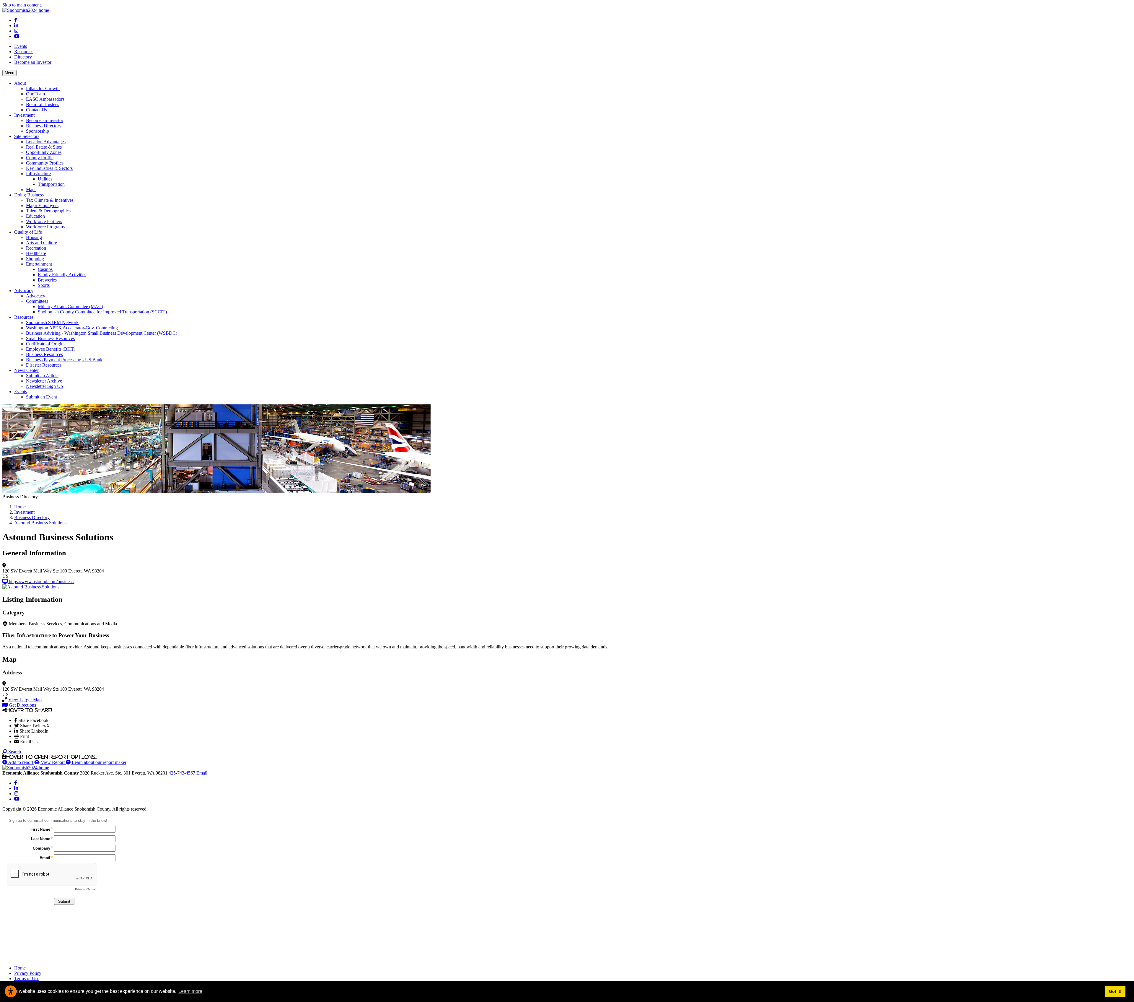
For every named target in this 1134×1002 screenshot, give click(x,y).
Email (201, 772)
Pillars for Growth (43, 88)
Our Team (35, 93)
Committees (37, 301)
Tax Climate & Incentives (50, 200)
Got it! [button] (1115, 991)
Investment (24, 115)
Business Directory (43, 125)
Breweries (47, 279)
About (20, 83)
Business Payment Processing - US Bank (64, 359)
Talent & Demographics (48, 210)
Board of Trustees (42, 104)
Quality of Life (28, 232)
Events (20, 46)
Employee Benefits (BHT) (50, 349)
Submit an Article (42, 375)
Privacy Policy (27, 973)
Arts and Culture (41, 242)
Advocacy (23, 290)
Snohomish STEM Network (52, 322)
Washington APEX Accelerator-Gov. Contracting (72, 327)
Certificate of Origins (45, 343)
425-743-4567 (182, 772)
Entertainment (39, 263)
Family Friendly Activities (62, 274)
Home (20, 967)
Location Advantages (46, 141)
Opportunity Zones (43, 152)
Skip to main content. (22, 4)
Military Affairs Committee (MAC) (70, 306)
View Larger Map (25, 699)
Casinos (45, 269)
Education (35, 216)
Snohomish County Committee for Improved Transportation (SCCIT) (102, 311)
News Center (26, 370)
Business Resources (44, 354)
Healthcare (36, 253)
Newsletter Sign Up (44, 386)
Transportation (51, 184)
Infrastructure (38, 173)
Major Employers (42, 205)
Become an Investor (32, 62)
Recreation (36, 247)
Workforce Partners (44, 221)
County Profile (39, 157)
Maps (31, 189)
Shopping (35, 258)
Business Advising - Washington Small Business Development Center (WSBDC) (101, 333)
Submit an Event (41, 396)
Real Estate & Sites (44, 146)
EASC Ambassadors (45, 99)
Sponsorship (37, 131)
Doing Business (29, 194)
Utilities (45, 178)
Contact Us (36, 109)
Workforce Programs (45, 226)
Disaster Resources (43, 364)
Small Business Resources (50, 338)
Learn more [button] (190, 991)
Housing (34, 237)
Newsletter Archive (44, 380)
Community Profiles (44, 162)
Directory (23, 56)
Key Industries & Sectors (49, 168)
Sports (44, 285)
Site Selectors (26, 136)
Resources (23, 51)
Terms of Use (26, 978)
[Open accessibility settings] (11, 991)
